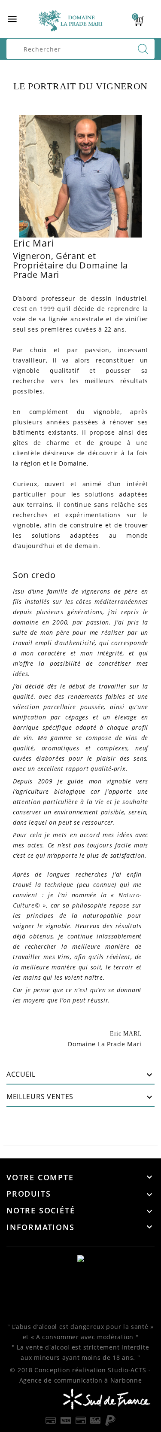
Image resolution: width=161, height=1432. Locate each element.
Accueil (21, 1074)
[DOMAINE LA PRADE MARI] (80, 1258)
